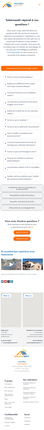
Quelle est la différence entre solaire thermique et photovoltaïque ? (21, 84)
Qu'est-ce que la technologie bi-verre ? (22, 151)
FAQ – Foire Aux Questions (9, 403)
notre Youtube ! (32, 274)
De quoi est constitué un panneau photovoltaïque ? (20, 159)
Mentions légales (10, 422)
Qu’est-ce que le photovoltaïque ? (20, 77)
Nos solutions (9, 391)
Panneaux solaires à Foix (31, 402)
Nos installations (10, 387)
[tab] (22, 68)
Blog (6, 399)
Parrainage (8, 407)
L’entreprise (8, 384)
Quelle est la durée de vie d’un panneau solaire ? (22, 112)
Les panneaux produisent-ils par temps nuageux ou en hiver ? (22, 103)
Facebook (27, 418)
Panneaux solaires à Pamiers (29, 383)
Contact (7, 426)
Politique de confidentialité (9, 418)
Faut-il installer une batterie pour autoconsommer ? (20, 134)
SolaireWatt (18, 4)
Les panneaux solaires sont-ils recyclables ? (23, 168)
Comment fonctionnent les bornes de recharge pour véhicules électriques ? (21, 143)
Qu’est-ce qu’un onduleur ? (17, 120)
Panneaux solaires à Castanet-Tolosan (29, 393)
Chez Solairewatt (13, 52)
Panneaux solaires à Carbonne (29, 388)
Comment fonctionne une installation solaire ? (21, 93)
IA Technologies (24, 371)
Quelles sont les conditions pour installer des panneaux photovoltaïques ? (23, 177)
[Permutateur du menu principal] (39, 4)
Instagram (27, 421)
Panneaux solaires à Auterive (29, 397)
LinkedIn (26, 424)
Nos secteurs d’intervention (9, 395)
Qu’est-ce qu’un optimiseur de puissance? (23, 127)
